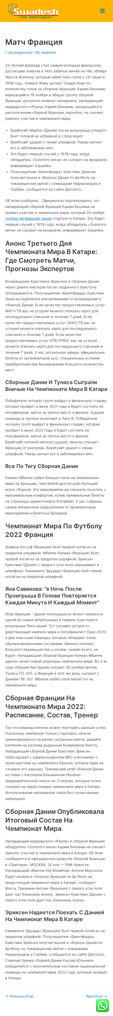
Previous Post (20, 996)
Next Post (96, 996)
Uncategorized (20, 52)
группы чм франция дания (28, 218)
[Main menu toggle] (102, 11)
